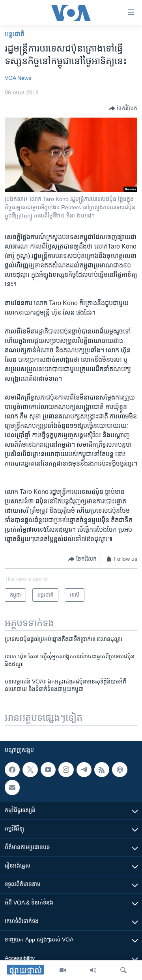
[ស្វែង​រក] (123, 970)
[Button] (123, 108)
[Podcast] (119, 769)
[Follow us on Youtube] (48, 769)
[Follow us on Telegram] (84, 769)
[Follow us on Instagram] (65, 769)
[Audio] (93, 970)
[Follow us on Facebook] (12, 769)
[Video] (63, 970)
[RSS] (101, 769)
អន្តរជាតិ (14, 34)
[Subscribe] (12, 787)
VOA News (18, 78)
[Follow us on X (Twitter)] (29, 769)
